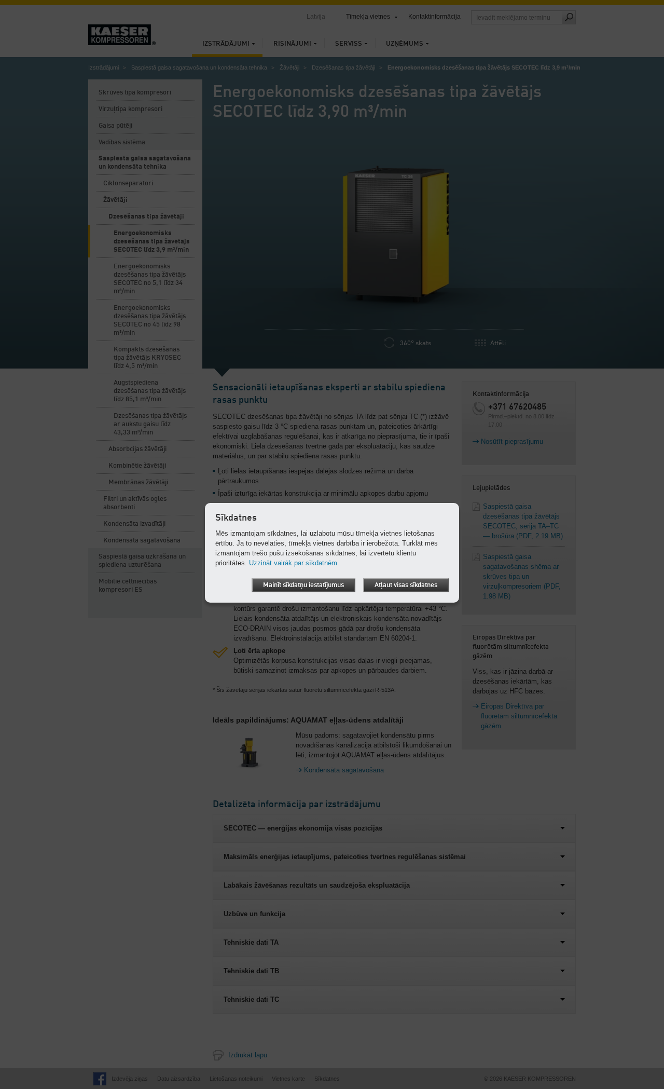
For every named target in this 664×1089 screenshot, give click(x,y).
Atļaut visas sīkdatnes (406, 585)
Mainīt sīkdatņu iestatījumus (303, 585)
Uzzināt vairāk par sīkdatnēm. (294, 563)
